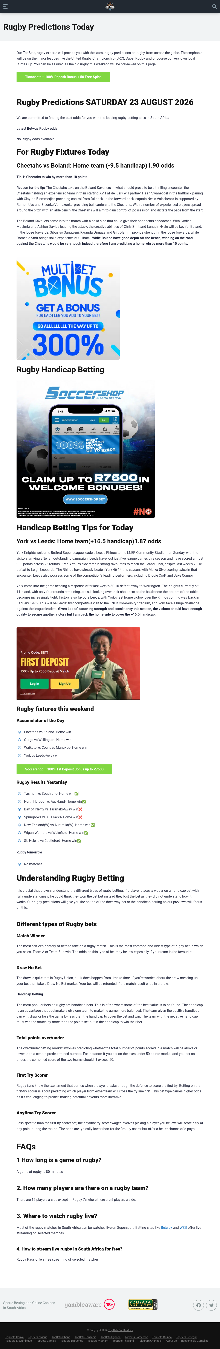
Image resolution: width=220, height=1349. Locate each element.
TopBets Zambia (46, 1340)
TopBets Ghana (61, 1337)
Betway (166, 1228)
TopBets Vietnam (97, 1340)
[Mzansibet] (78, 663)
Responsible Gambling (194, 1340)
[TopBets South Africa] (110, 6)
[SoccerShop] (86, 449)
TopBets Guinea (162, 1337)
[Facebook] (198, 1305)
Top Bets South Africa (120, 1330)
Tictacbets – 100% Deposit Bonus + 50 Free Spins (63, 77)
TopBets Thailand (123, 1340)
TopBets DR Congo (71, 1340)
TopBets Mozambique (18, 1340)
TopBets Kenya (14, 1337)
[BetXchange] (68, 308)
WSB (183, 1228)
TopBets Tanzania (85, 1337)
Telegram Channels (150, 1340)
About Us (171, 1340)
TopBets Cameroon (136, 1337)
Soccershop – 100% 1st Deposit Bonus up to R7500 (64, 769)
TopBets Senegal (186, 1337)
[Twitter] (211, 1305)
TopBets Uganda (111, 1337)
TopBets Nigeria (37, 1337)
